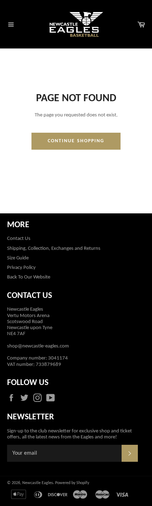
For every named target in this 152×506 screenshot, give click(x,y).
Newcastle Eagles (37, 483)
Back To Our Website (28, 277)
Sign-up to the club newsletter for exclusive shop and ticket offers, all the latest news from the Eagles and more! (69, 434)
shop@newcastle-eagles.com (38, 346)
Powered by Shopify (72, 483)
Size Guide (18, 258)
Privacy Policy (21, 267)
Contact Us (18, 238)
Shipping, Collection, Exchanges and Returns (53, 248)
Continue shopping (76, 141)
